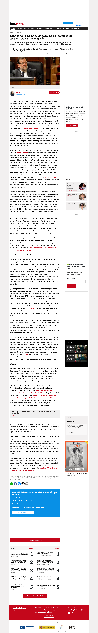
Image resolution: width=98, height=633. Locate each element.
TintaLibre (66, 28)
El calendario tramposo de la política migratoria (71, 186)
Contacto (21, 622)
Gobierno (14, 478)
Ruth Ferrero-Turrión (72, 190)
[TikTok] (72, 613)
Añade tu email (71, 278)
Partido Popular (22, 153)
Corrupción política (38, 476)
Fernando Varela (41, 581)
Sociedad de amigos (47, 622)
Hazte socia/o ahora (23, 512)
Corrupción (29, 476)
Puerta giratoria (14, 479)
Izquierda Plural (53, 478)
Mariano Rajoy (21, 478)
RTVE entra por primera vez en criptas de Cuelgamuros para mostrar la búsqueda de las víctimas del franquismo (19, 562)
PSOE (33, 308)
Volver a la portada (35, 596)
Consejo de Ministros (20, 476)
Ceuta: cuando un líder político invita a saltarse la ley (45, 553)
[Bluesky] (74, 610)
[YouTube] (69, 613)
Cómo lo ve (69, 342)
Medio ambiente (49, 28)
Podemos (31, 479)
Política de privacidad (64, 622)
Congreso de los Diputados (30, 128)
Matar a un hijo (71, 203)
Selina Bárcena (14, 556)
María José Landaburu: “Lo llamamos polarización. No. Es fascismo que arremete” (70, 349)
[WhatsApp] (69, 610)
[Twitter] (77, 610)
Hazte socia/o (49, 616)
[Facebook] (71, 610)
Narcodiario (13, 589)
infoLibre (13, 564)
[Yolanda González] (12, 93)
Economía (26, 28)
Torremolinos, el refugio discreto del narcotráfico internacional (17, 586)
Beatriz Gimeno (70, 205)
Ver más (68, 438)
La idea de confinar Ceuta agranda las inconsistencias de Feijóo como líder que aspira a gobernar (45, 578)
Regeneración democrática (40, 478)
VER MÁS (84, 365)
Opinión (19, 28)
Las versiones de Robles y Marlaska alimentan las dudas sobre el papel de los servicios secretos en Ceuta (45, 562)
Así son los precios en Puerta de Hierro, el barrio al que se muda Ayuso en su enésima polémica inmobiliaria (19, 553)
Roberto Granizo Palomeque (44, 555)
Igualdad (39, 28)
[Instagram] (82, 610)
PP (27, 354)
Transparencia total (79, 25)
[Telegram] (79, 610)
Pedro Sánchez (23, 479)
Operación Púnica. (51, 177)
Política (13, 28)
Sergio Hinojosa (41, 588)
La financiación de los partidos (52, 476)
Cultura (33, 28)
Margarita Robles (72, 194)
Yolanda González (20, 92)
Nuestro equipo (28, 622)
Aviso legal (56, 622)
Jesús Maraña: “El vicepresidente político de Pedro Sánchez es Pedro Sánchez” (70, 358)
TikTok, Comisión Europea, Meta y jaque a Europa (46, 586)
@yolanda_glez (21, 94)
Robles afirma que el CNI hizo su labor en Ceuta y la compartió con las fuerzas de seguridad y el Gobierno (19, 570)
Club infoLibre (75, 28)
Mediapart (58, 28)
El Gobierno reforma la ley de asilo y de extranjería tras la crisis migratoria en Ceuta (18, 578)
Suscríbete (68, 23)
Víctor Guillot (70, 195)
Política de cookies (75, 622)
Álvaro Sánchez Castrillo (43, 564)
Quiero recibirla (72, 125)
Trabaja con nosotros (37, 622)
